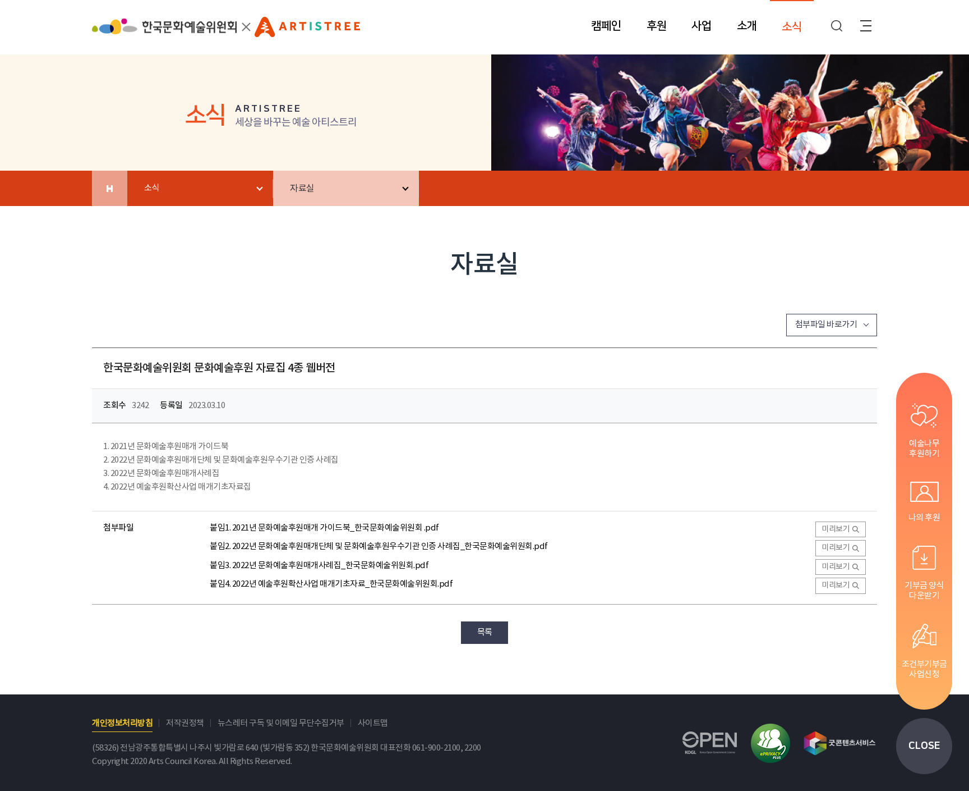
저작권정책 (185, 723)
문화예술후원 (307, 30)
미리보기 (836, 529)
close (924, 746)
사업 (701, 26)
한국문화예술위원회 (164, 32)
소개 (747, 26)
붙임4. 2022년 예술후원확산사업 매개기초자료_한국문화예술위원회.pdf (331, 584)
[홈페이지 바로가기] (109, 188)
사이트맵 (373, 723)
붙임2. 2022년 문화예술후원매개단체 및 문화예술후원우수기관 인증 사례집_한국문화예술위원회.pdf (379, 546)
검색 (836, 26)
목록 (484, 632)
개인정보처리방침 (122, 723)
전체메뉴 (866, 26)
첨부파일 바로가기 (826, 325)
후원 (657, 26)
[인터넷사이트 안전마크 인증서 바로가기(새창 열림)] (770, 743)
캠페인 (606, 26)
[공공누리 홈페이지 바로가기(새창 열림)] (709, 743)
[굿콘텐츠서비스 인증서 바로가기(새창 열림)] (839, 743)
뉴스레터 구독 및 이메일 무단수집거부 (281, 723)
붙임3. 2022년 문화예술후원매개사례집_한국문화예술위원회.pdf (319, 565)
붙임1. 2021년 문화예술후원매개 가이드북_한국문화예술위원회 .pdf (324, 528)
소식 (792, 27)
